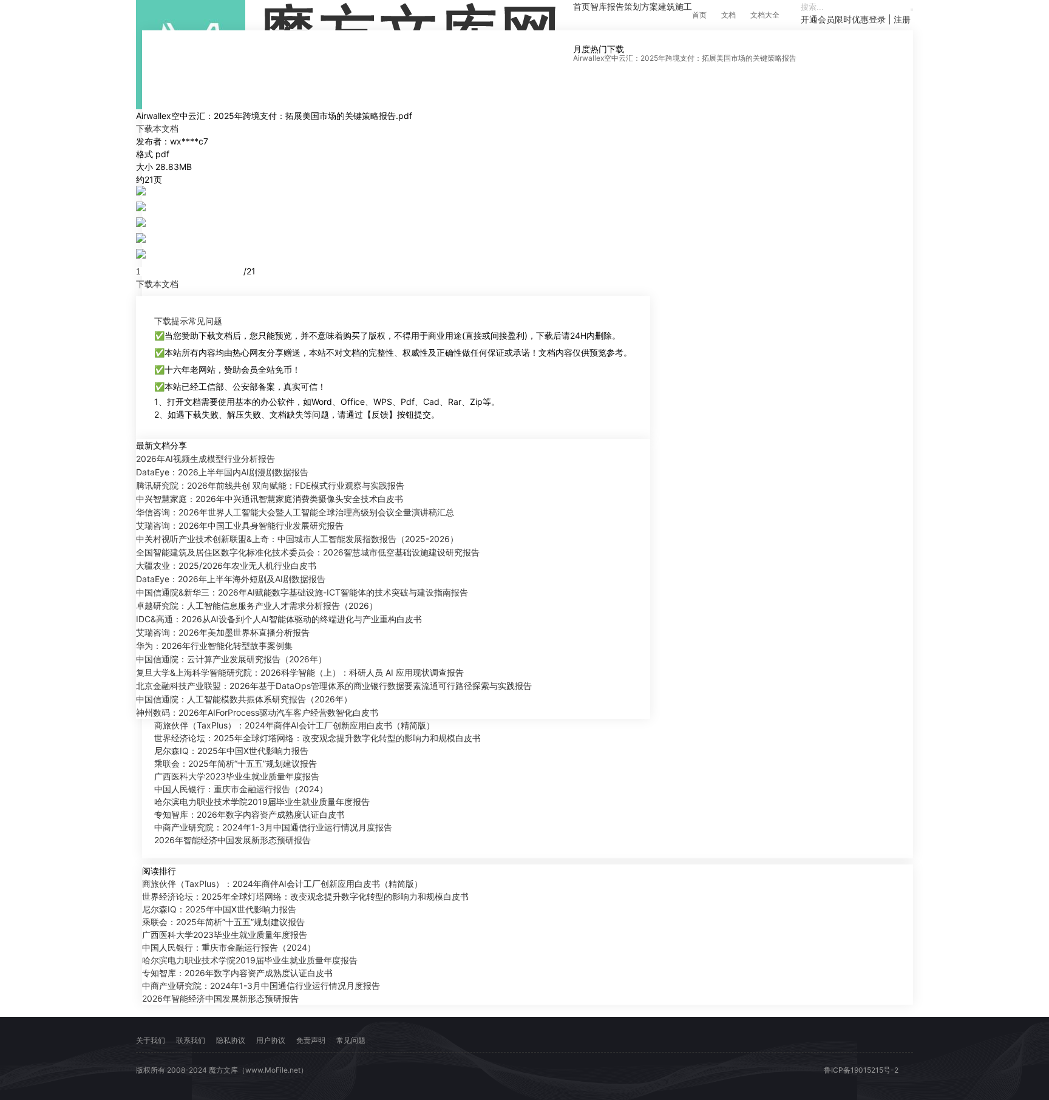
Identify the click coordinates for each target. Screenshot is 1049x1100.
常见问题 (205, 321)
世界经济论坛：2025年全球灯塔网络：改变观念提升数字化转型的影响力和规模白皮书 (317, 738)
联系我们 (190, 1040)
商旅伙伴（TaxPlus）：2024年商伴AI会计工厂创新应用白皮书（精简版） (294, 725)
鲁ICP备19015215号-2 (861, 1070)
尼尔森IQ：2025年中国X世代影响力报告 (231, 750)
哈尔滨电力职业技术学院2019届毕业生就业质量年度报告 (262, 801)
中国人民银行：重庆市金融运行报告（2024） (241, 789)
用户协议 (270, 1040)
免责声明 (310, 1040)
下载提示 (171, 321)
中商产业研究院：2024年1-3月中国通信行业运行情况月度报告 (273, 827)
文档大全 (764, 14)
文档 (728, 14)
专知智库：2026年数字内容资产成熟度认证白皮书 (249, 814)
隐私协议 (230, 1040)
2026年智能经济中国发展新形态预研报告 (232, 840)
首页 (699, 14)
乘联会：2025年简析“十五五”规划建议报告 (235, 763)
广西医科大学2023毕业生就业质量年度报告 (236, 776)
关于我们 (150, 1040)
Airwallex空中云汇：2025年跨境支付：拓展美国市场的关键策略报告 (684, 58)
